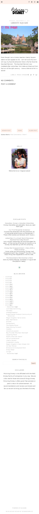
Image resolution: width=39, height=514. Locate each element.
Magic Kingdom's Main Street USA (18, 344)
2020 (7, 288)
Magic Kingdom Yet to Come (16, 318)
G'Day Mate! (10, 349)
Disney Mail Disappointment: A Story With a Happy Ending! (19, 248)
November (11, 353)
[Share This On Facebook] (28, 75)
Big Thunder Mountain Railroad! (17, 333)
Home (20, 130)
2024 (7, 280)
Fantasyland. (10, 323)
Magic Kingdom (22, 74)
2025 (7, 278)
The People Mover (12, 325)
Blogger (23, 508)
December (10, 307)
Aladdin (9, 329)
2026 (7, 276)
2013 (7, 301)
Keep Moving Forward (13, 327)
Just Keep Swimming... (14, 308)
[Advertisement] (19, 195)
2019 (7, 290)
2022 (7, 284)
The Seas (9, 310)
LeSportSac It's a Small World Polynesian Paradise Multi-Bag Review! (19, 238)
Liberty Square (11, 340)
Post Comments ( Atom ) (18, 134)
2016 (7, 295)
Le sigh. (9, 351)
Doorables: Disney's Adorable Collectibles (19, 223)
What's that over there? (14, 336)
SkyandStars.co (27, 511)
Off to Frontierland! (12, 338)
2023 (7, 282)
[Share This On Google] (36, 75)
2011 (7, 305)
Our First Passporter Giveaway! (19, 230)
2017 (7, 293)
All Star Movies (11, 346)
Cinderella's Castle (12, 342)
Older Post (33, 130)
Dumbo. (9, 321)
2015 (7, 297)
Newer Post (6, 130)
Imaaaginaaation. (12, 312)
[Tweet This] (31, 75)
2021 (7, 286)
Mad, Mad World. (12, 319)
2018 (7, 292)
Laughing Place (11, 334)
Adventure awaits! (12, 331)
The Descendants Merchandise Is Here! (19, 258)
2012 (7, 303)
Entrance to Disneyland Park (16, 348)
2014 (7, 299)
